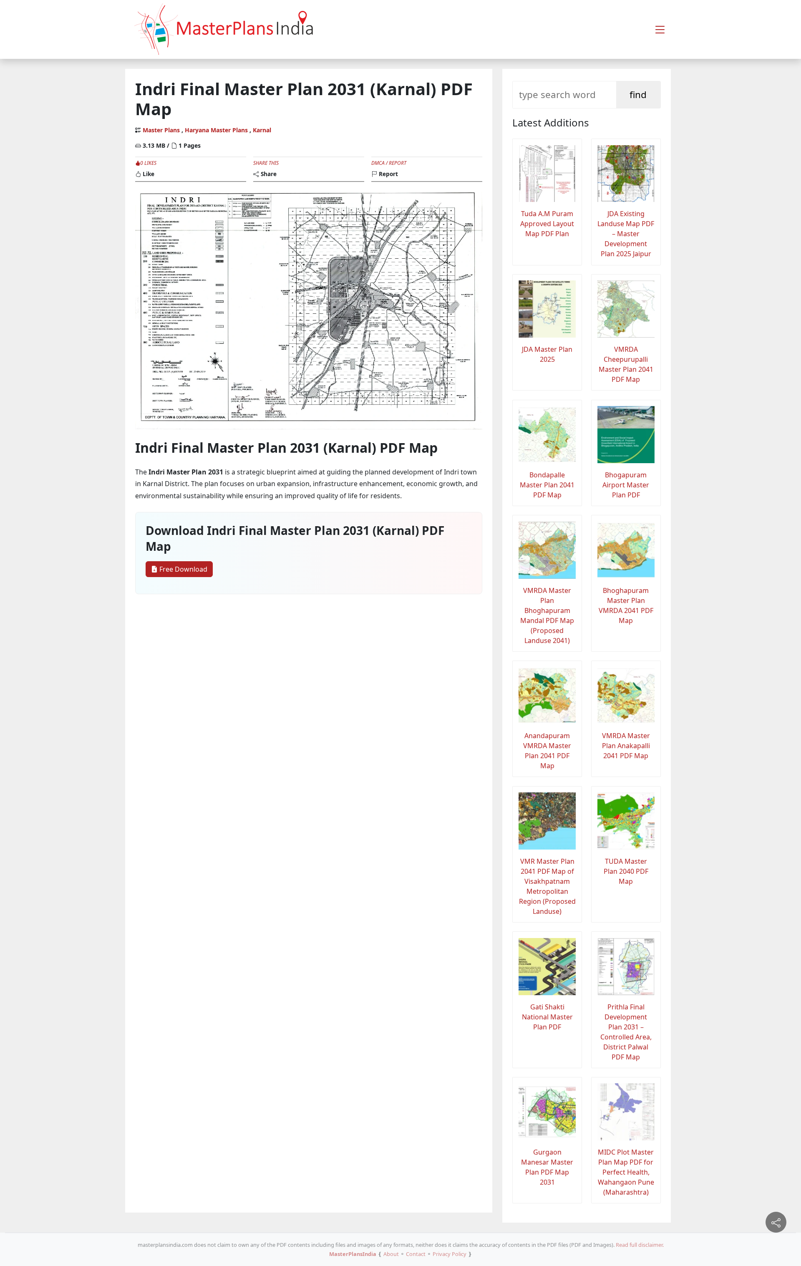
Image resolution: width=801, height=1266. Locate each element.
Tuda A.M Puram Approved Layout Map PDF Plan (547, 223)
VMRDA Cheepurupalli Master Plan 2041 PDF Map (626, 364)
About (391, 1254)
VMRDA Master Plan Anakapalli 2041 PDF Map (626, 745)
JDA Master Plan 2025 (547, 354)
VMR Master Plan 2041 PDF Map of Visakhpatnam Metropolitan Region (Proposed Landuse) (547, 886)
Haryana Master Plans (216, 130)
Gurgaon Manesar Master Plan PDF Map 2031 (547, 1167)
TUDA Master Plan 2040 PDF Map (626, 871)
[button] (660, 29)
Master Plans (161, 130)
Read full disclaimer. (640, 1244)
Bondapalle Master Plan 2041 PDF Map (547, 484)
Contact (416, 1254)
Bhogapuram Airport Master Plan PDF (625, 484)
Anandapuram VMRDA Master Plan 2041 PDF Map (547, 750)
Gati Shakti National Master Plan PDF (547, 1016)
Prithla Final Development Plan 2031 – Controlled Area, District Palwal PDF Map (626, 1032)
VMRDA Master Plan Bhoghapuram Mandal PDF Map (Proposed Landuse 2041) (547, 615)
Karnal (262, 130)
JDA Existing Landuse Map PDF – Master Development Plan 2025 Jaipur (625, 233)
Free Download (182, 569)
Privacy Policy (449, 1254)
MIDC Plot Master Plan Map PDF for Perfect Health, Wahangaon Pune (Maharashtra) (626, 1172)
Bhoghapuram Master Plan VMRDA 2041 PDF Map (626, 605)
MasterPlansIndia (352, 1254)
